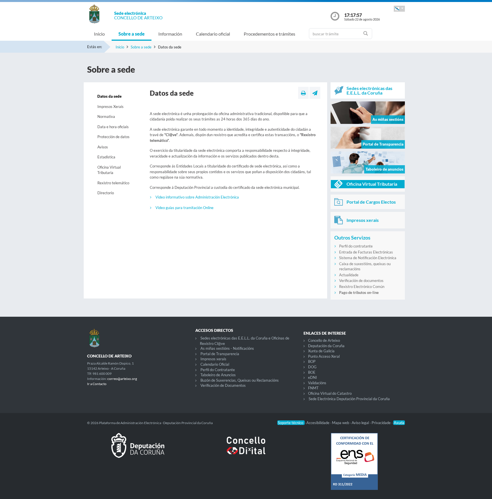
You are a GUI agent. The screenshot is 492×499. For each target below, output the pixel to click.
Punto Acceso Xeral (324, 356)
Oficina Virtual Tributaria (109, 170)
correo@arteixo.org (122, 379)
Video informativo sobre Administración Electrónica (197, 197)
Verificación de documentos (361, 280)
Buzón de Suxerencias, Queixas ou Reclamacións (239, 380)
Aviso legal (361, 422)
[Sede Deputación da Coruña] (137, 450)
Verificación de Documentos (223, 385)
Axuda (399, 422)
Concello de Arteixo (324, 340)
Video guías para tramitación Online (184, 207)
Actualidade (348, 275)
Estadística (106, 157)
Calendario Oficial (214, 364)
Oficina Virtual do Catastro (330, 393)
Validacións (317, 383)
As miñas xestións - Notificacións (227, 348)
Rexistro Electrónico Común (361, 286)
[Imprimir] (303, 93)
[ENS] (354, 466)
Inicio (99, 33)
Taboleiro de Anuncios (218, 375)
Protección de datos (113, 136)
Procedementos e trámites (269, 33)
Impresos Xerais (110, 106)
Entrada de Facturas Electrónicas (366, 252)
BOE (311, 372)
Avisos (102, 147)
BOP (311, 361)
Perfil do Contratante (217, 369)
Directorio (105, 193)
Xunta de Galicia (321, 351)
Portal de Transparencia (219, 353)
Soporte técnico (291, 422)
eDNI (312, 377)
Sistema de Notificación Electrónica (367, 257)
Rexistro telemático (113, 183)
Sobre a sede (131, 33)
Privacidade (381, 422)
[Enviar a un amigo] (314, 93)
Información (170, 33)
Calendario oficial (213, 33)
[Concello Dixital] (246, 450)
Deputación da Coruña (326, 345)
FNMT (313, 388)
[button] (399, 9)
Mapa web (341, 422)
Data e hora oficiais (113, 126)
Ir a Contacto (96, 384)
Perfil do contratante (356, 246)
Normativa (106, 116)
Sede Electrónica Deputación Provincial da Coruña (349, 398)
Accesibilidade (318, 422)
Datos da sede (109, 96)
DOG (312, 367)
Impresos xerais (213, 359)
